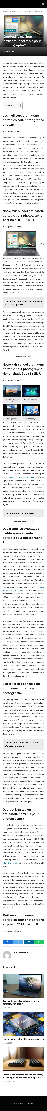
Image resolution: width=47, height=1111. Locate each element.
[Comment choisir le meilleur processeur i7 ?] (23, 1024)
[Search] (43, 4)
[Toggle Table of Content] (17, 106)
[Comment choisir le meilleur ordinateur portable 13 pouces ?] (23, 986)
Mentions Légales (26, 1103)
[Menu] (4, 4)
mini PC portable (10, 863)
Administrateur (21, 952)
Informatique (10, 30)
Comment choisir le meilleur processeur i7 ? (23, 1039)
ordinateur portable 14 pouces (21, 477)
